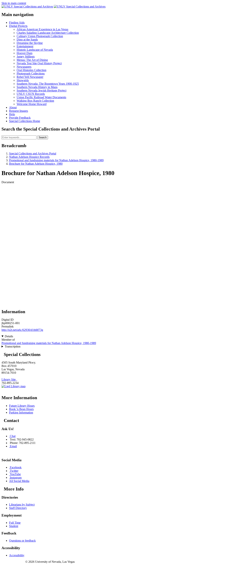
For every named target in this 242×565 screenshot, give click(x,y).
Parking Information (21, 412)
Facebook (16, 467)
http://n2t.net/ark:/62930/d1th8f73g (22, 329)
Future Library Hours (22, 405)
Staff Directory (18, 508)
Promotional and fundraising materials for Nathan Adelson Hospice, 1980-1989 (56, 160)
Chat (13, 436)
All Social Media (19, 481)
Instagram (16, 477)
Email (13, 446)
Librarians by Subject (22, 504)
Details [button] (9, 336)
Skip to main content (14, 3)
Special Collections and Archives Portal (32, 153)
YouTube (15, 474)
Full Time (15, 522)
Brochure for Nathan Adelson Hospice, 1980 (36, 163)
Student (13, 526)
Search (43, 137)
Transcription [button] (12, 346)
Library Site (9, 379)
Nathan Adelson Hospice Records (29, 156)
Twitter (14, 470)
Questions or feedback (22, 540)
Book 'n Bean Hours (21, 409)
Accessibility (16, 555)
